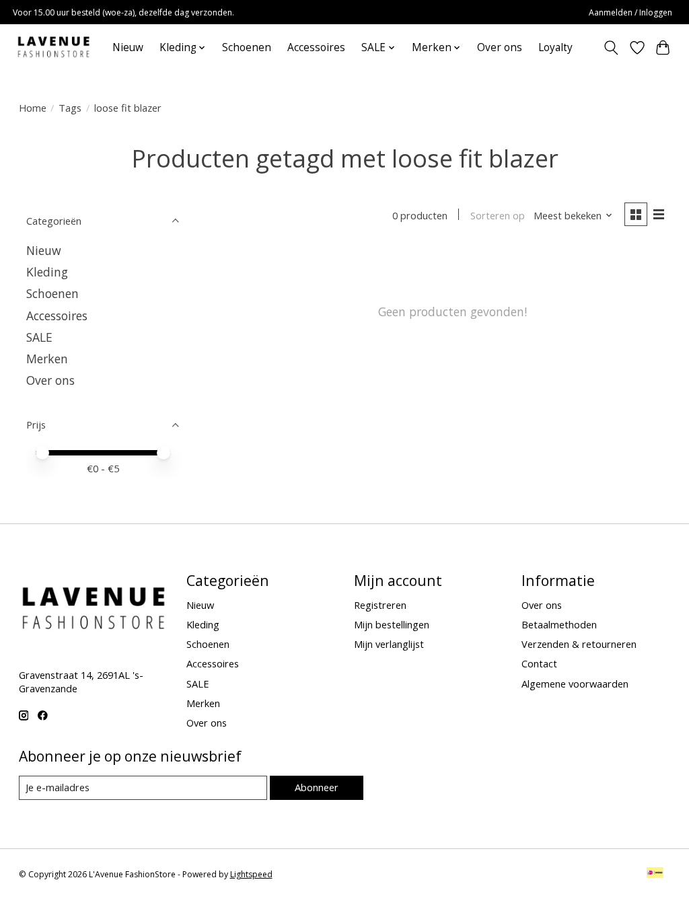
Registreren (380, 605)
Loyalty (555, 47)
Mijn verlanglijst (389, 644)
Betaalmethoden (559, 624)
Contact (539, 663)
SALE (39, 337)
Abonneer (316, 787)
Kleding (47, 272)
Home (32, 107)
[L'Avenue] (53, 47)
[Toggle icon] (610, 48)
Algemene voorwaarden (574, 683)
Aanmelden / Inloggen (630, 12)
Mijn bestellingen (391, 624)
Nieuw (127, 47)
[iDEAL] (655, 874)
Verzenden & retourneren (579, 644)
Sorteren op (497, 215)
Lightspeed (251, 874)
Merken (47, 359)
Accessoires (316, 47)
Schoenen (246, 47)
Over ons (499, 47)
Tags (70, 107)
